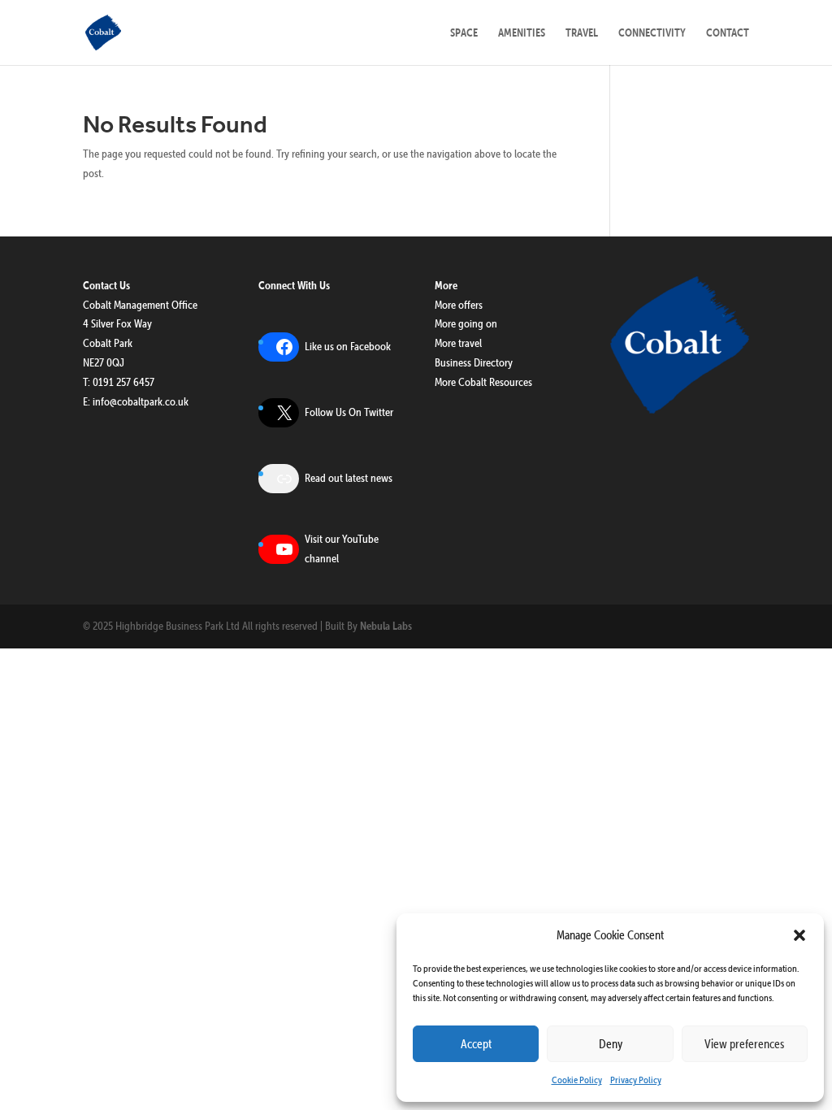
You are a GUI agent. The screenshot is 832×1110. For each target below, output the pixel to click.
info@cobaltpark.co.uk (140, 401)
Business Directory (474, 362)
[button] (799, 935)
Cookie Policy (577, 1079)
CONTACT (727, 33)
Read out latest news (348, 477)
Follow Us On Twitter (349, 412)
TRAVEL (582, 33)
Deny (610, 1043)
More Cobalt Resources (483, 382)
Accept (476, 1043)
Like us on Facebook (348, 346)
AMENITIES (521, 33)
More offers (459, 304)
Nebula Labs (386, 625)
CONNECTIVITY (652, 33)
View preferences (744, 1043)
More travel (458, 343)
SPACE (464, 33)
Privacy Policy (635, 1079)
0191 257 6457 (123, 382)
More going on (466, 323)
